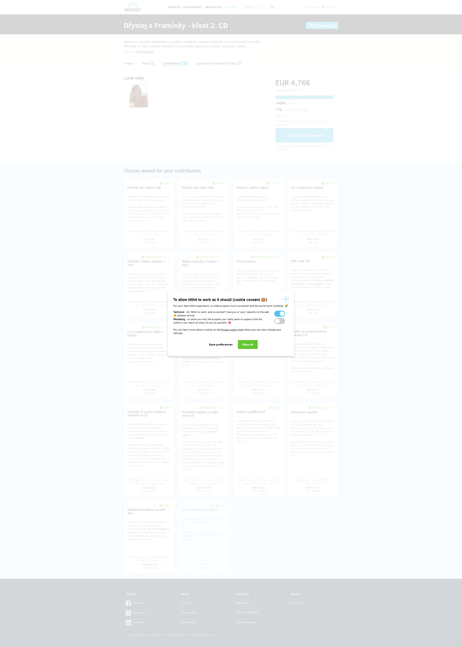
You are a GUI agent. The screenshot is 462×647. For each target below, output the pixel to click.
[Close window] (286, 299)
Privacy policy (229, 329)
